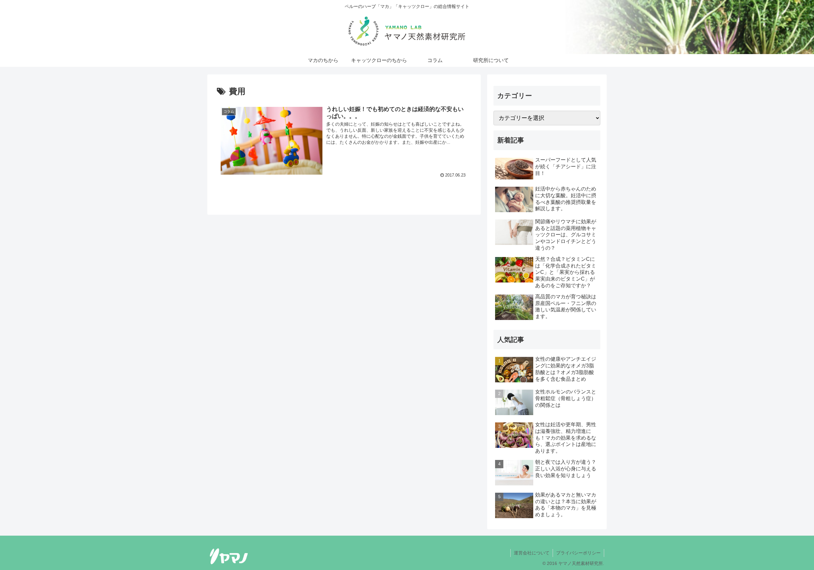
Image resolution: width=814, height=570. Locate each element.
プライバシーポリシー (578, 552)
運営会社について (531, 552)
